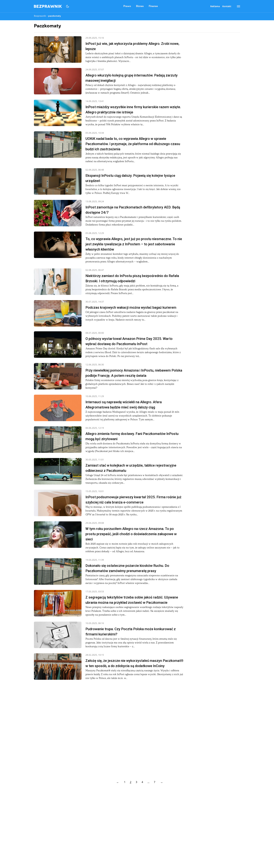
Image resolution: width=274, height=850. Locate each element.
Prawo (127, 6)
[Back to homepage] (48, 6)
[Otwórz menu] (237, 6)
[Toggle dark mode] (67, 6)
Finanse (153, 6)
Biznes (140, 6)
